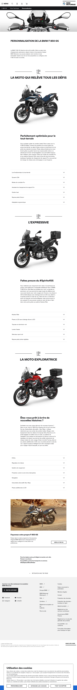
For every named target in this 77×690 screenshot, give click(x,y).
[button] (5, 4)
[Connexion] (22, 3)
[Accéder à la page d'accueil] (69, 3)
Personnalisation (26, 8)
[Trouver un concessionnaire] (17, 3)
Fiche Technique (14, 8)
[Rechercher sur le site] (12, 3)
